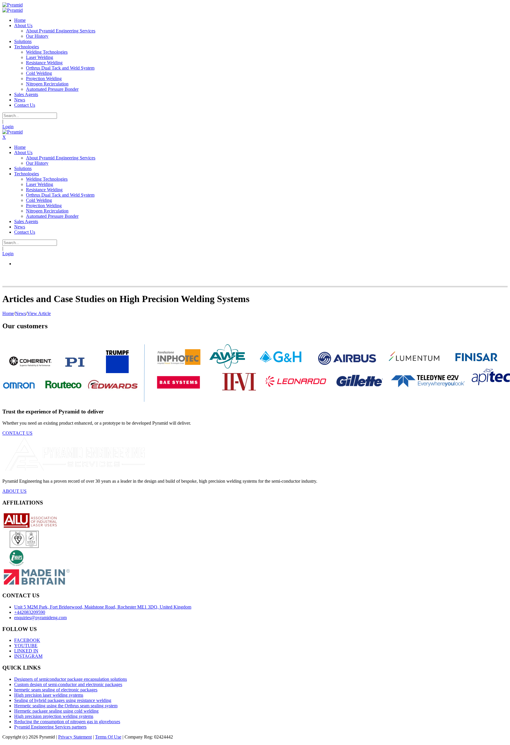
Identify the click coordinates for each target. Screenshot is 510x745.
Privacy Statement (75, 736)
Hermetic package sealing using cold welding (56, 710)
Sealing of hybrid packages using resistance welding (62, 700)
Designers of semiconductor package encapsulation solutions (70, 679)
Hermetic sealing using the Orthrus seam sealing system (65, 705)
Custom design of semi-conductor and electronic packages (68, 684)
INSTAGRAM (28, 656)
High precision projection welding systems (53, 716)
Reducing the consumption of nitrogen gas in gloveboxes (67, 721)
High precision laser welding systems (48, 695)
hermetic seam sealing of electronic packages (55, 689)
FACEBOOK (27, 640)
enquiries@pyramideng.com (40, 617)
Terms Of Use (108, 736)
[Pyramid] (12, 4)
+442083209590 (29, 612)
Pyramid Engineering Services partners (50, 726)
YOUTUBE (25, 645)
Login (8, 126)
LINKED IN (26, 650)
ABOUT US (14, 491)
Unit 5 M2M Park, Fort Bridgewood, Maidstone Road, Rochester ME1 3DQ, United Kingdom (102, 606)
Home (8, 313)
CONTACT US (17, 433)
